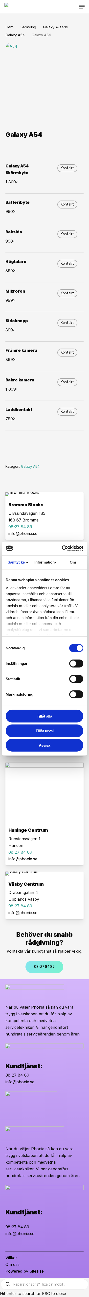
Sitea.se (36, 1271)
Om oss (12, 1264)
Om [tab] (73, 562)
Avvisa (44, 745)
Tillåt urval (45, 730)
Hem (9, 27)
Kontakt (67, 168)
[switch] (76, 664)
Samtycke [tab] (16, 562)
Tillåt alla (44, 716)
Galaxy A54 (15, 35)
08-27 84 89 (17, 1075)
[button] (82, 6)
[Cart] (74, 6)
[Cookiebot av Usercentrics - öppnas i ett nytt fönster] (62, 548)
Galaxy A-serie (55, 27)
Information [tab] (44, 562)
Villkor (11, 1257)
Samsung (28, 27)
